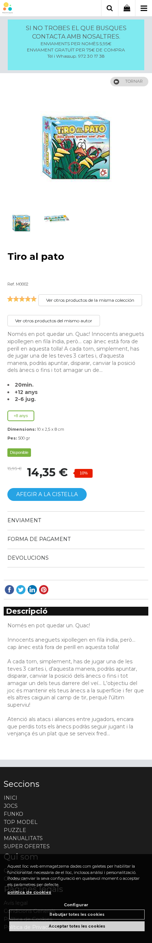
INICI (10, 798)
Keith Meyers (19, 267)
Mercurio (15, 275)
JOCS (11, 806)
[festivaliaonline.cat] (7, 9)
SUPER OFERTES (27, 846)
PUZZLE (15, 830)
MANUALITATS (23, 838)
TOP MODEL (21, 822)
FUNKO (13, 814)
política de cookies (29, 892)
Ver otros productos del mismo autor (53, 320)
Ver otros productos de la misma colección (90, 300)
